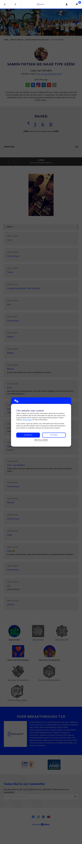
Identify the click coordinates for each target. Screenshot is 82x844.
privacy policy (27, 420)
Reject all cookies (41, 440)
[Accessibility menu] (79, 2)
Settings (53, 435)
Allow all (28, 435)
